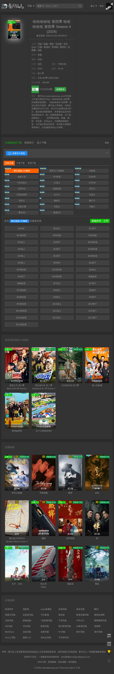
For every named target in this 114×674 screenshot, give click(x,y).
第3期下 (57, 249)
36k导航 (9, 626)
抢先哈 (21, 228)
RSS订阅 (42, 662)
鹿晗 (52, 44)
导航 (29, 6)
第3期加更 (92, 249)
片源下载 (20, 163)
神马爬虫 (72, 662)
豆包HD (92, 177)
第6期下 (21, 276)
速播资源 (57, 188)
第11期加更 (21, 317)
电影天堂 (22, 177)
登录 (101, 6)
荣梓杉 (63, 47)
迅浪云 (22, 200)
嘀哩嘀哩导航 (100, 620)
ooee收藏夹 (46, 609)
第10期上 (57, 304)
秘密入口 (27, 637)
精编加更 (92, 276)
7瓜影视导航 (46, 620)
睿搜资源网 (99, 615)
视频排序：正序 (100, 221)
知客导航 (45, 632)
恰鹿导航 (62, 609)
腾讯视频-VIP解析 (22, 171)
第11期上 (57, 311)
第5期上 (21, 263)
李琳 (40, 55)
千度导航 (62, 620)
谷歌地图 (62, 662)
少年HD (92, 182)
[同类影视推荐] (109, 652)
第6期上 (92, 269)
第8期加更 (21, 297)
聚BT (96, 609)
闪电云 (57, 206)
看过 (92, 6)
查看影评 (60, 89)
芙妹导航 (27, 632)
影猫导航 (45, 626)
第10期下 (92, 304)
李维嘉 (55, 47)
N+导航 (61, 632)
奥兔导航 (80, 609)
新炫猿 (61, 615)
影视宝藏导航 (82, 615)
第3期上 (21, 249)
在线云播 (9, 163)
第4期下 (57, 256)
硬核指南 (27, 620)
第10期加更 (21, 311)
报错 (107, 143)
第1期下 (92, 228)
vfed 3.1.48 (74, 668)
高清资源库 (22, 194)
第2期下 (57, 242)
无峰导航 (9, 620)
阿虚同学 (9, 609)
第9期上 (57, 297)
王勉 (40, 47)
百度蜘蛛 (52, 662)
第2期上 (21, 242)
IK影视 (92, 171)
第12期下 (92, 317)
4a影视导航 (81, 626)
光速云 (92, 194)
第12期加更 (21, 324)
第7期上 (57, 283)
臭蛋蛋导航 (28, 615)
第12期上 (57, 317)
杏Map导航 (46, 637)
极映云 (57, 200)
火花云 (57, 182)
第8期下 (92, 290)
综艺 (40, 64)
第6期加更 (57, 276)
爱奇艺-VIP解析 (57, 171)
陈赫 (46, 44)
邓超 (40, 44)
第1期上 (57, 228)
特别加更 (57, 235)
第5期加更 (21, 269)
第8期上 (57, 290)
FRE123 (80, 620)
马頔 (39, 50)
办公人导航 (10, 637)
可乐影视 (45, 615)
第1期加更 (21, 235)
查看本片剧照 (18, 153)
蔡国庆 (47, 47)
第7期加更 (21, 290)
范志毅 (59, 44)
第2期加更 (92, 242)
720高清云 (22, 182)
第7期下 (92, 283)
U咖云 (92, 206)
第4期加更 (92, 256)
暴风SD (21, 212)
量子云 (92, 200)
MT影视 (57, 177)
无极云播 (22, 206)
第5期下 (92, 263)
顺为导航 (80, 632)
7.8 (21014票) (46, 89)
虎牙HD (21, 188)
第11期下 (92, 311)
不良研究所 (63, 637)
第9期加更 (21, 304)
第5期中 (57, 263)
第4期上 (21, 256)
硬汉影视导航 (64, 626)
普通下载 (32, 163)
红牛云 (57, 194)
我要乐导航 (10, 615)
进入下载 (41, 142)
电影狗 (26, 609)
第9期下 (92, 297)
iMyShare (9, 632)
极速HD (57, 212)
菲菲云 (92, 188)
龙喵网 (97, 626)
